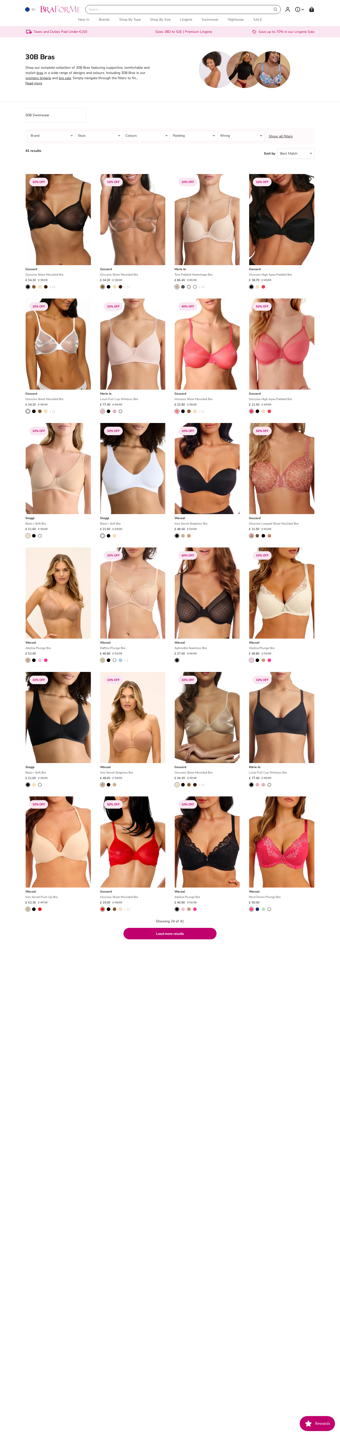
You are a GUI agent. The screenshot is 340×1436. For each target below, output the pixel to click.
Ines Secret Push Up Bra (41, 897)
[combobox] (183, 9)
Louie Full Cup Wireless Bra (119, 399)
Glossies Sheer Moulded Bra (44, 275)
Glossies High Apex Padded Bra (270, 275)
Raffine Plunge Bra (112, 648)
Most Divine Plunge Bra (265, 897)
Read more (33, 83)
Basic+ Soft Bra (35, 524)
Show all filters (281, 136)
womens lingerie (38, 78)
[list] (170, 136)
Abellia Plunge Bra (38, 648)
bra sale (65, 78)
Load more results (170, 933)
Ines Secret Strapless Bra (190, 524)
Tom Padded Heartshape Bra (193, 275)
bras (40, 72)
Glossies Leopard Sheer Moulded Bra (273, 524)
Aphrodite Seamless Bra (190, 648)
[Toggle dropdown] (300, 9)
